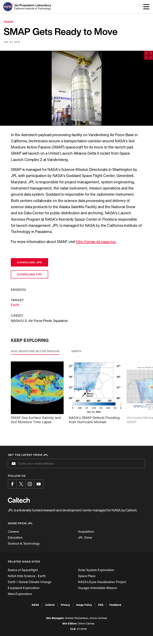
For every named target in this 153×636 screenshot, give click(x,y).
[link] (76, 88)
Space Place (86, 576)
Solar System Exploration (96, 570)
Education (15, 537)
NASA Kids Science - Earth (27, 576)
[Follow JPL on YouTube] (38, 484)
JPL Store (85, 537)
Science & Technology (24, 543)
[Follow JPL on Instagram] (29, 484)
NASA (35, 605)
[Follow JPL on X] (21, 484)
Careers (13, 531)
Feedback (115, 605)
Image (8, 22)
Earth (15, 304)
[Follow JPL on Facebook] (12, 484)
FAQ (100, 605)
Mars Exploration (20, 594)
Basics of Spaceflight (23, 570)
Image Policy (84, 605)
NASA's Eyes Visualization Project (102, 582)
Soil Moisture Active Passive (35, 351)
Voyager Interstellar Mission (97, 588)
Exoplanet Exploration (24, 588)
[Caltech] (19, 500)
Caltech (50, 605)
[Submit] (13, 463)
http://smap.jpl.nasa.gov (95, 241)
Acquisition (86, 531)
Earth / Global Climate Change (29, 582)
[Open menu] (146, 7)
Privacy (65, 605)
